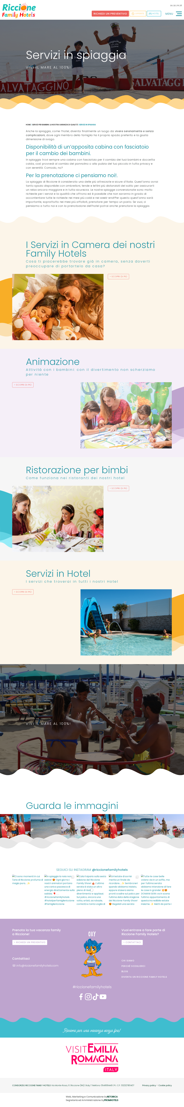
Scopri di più (119, 276)
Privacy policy (149, 1085)
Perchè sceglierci (133, 966)
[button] (5, 829)
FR (178, 5)
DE (175, 5)
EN (171, 5)
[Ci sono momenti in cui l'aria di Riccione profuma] (27, 890)
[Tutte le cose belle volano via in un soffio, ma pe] (156, 890)
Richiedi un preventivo (110, 13)
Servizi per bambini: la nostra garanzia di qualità (55, 124)
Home (28, 124)
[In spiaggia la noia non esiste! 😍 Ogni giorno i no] (59, 890)
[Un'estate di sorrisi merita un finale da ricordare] (124, 890)
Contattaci (133, 942)
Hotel (155, 13)
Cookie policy (165, 1085)
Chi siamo (127, 960)
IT (181, 5)
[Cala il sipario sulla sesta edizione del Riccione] (92, 890)
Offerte (139, 13)
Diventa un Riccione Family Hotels (144, 976)
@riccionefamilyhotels (110, 870)
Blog (124, 971)
